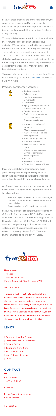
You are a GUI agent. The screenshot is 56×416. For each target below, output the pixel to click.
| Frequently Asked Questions (19, 340)
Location (8, 387)
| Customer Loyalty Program (18, 337)
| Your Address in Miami (16, 355)
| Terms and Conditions (16, 348)
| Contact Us (11, 406)
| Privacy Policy (12, 344)
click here (35, 77)
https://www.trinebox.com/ (18, 394)
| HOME (8, 358)
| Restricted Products (15, 351)
